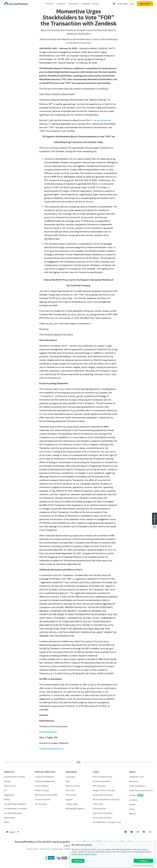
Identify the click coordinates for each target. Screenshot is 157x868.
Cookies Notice (90, 854)
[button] (154, 521)
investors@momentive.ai (51, 748)
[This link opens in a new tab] (125, 831)
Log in (132, 4)
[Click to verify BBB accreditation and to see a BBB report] (49, 859)
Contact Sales (122, 4)
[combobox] (12, 832)
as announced (100, 120)
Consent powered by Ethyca (142, 865)
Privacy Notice (78, 854)
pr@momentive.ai (48, 731)
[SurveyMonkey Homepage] (16, 4)
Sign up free (145, 3)
